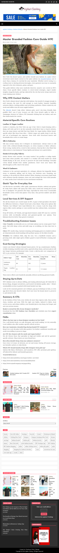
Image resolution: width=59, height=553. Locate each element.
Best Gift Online (14, 434)
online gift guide (44, 446)
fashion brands (16, 440)
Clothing (51, 476)
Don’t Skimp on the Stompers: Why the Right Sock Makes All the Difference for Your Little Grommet (21, 391)
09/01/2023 (17, 409)
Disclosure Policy (30, 549)
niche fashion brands (27, 443)
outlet (53, 446)
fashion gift (26, 440)
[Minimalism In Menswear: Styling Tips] (43, 480)
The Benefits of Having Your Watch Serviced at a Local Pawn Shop (33, 484)
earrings (6, 440)
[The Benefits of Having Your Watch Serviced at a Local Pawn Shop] (25, 480)
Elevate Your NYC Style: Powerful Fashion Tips (48, 389)
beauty (5, 434)
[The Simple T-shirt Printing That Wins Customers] (7, 491)
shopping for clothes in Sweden (22, 449)
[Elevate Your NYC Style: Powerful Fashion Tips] (35, 389)
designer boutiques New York (40, 437)
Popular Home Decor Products (21, 407)
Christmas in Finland (49, 434)
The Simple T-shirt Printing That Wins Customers (15, 493)
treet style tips (8, 452)
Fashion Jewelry (37, 440)
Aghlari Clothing (7, 29)
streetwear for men (49, 449)
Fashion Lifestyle (17, 29)
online (20, 446)
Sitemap (37, 549)
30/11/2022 (14, 42)
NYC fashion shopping (10, 446)
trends (15, 452)
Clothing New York (15, 437)
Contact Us (22, 549)
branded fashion (46, 79)
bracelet (32, 434)
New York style (14, 443)
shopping (6, 449)
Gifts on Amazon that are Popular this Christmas (52, 493)
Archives (5, 421)
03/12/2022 (44, 392)
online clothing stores (31, 446)
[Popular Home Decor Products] (8, 407)
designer (26, 437)
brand (39, 434)
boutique (24, 434)
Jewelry (32, 476)
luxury (5, 443)
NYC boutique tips (40, 443)
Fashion (15, 404)
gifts (46, 440)
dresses (53, 437)
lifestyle (8, 110)
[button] (2, 23)
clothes (6, 437)
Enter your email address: (44, 512)
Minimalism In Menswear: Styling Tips (52, 481)
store (37, 449)
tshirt (21, 452)
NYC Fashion (51, 443)
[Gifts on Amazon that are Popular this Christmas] (43, 491)
